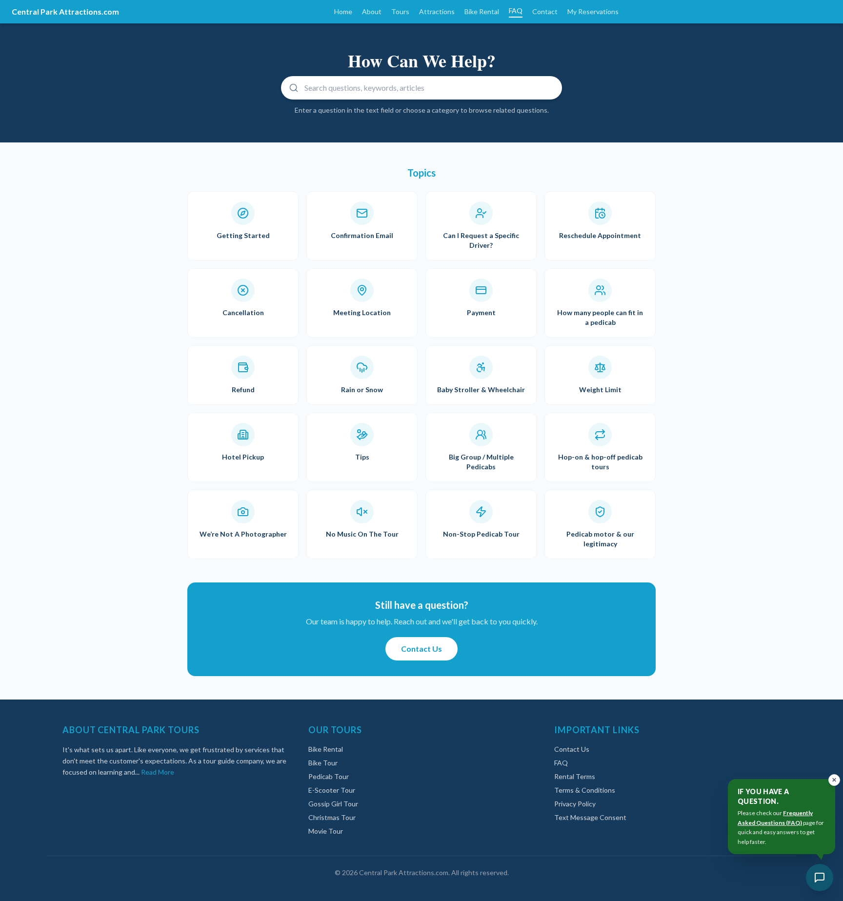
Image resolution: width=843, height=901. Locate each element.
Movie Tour (325, 831)
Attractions (437, 11)
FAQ (515, 10)
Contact (545, 11)
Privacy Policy (575, 804)
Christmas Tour (332, 817)
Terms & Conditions (584, 790)
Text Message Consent (590, 817)
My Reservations (593, 11)
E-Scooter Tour (331, 790)
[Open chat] (819, 877)
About (371, 11)
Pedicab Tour (328, 776)
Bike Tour (323, 763)
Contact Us (421, 648)
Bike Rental (481, 11)
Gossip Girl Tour (333, 804)
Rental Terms (574, 776)
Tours (400, 11)
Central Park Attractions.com (65, 11)
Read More (157, 772)
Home (343, 11)
